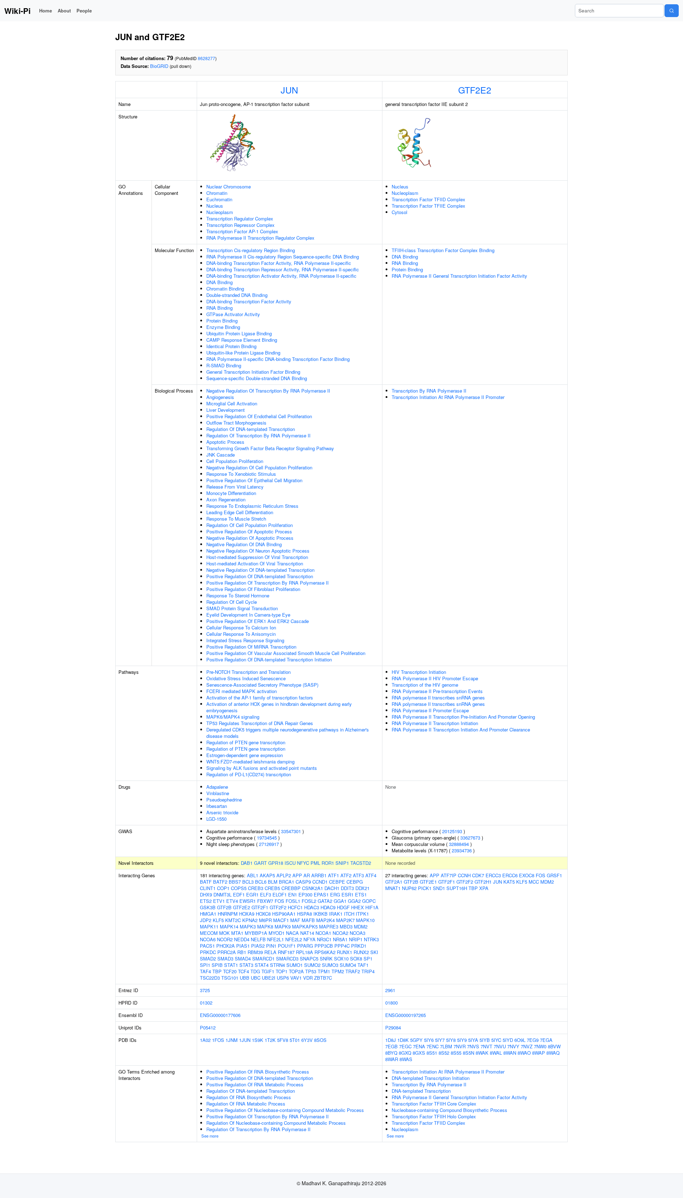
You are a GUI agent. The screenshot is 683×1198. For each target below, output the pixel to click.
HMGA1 (208, 913)
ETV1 (219, 901)
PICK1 (424, 888)
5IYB (485, 1040)
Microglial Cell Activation (231, 403)
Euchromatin (219, 199)
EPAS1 (321, 894)
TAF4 (205, 971)
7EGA (546, 1040)
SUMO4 (348, 965)
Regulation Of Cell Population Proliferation (249, 525)
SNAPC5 (309, 958)
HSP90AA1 (284, 913)
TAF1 (363, 965)
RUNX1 (344, 952)
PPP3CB (323, 945)
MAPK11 (209, 926)
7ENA (419, 1046)
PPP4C (342, 945)
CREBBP (291, 888)
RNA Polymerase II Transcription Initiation (435, 723)
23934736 (462, 850)
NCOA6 (208, 939)
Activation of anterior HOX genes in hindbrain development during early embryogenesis (279, 707)
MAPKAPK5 (305, 926)
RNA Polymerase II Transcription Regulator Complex (260, 237)
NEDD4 (241, 939)
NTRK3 (371, 939)
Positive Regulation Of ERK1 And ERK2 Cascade (257, 621)
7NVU (500, 1046)
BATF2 (220, 881)
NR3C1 (324, 939)
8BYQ (391, 1052)
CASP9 (303, 881)
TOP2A (296, 971)
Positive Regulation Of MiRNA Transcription (251, 646)
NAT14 (307, 933)
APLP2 (283, 875)
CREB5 (272, 888)
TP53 (310, 971)
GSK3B (208, 907)
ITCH (349, 913)
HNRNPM (228, 913)
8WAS (405, 1059)
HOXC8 (263, 913)
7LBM (446, 1046)
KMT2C (233, 920)
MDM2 (360, 926)
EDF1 (239, 894)
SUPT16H (456, 888)
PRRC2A (226, 952)
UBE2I (268, 977)
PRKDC (208, 952)
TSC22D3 (210, 977)
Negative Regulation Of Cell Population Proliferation (259, 467)
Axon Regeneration (225, 499)
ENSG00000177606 (220, 1015)
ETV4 (232, 901)
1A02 (205, 1040)
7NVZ (527, 1046)
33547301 (291, 831)
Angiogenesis (220, 397)
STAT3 (246, 965)
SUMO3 (330, 965)
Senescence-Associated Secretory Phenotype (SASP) (262, 684)
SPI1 (205, 965)
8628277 (206, 58)
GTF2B (224, 907)
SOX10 (341, 958)
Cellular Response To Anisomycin (241, 633)
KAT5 (509, 881)
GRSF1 (554, 875)
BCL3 (248, 881)
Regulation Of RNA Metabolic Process (245, 1103)
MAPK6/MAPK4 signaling (232, 716)
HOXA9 (246, 913)
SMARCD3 (287, 958)
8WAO (524, 1052)
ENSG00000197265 (405, 1015)
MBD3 (346, 926)
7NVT (486, 1046)
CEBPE (337, 881)
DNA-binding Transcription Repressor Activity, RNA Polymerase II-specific (282, 269)
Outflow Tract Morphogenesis (236, 422)
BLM (272, 881)
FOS (279, 901)
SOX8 (356, 958)
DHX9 (206, 894)
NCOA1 (323, 933)
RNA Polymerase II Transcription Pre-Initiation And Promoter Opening (463, 716)
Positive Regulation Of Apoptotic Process (249, 531)
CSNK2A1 (312, 888)
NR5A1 (340, 939)
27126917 (269, 844)
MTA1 (237, 933)
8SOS (320, 1040)
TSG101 (229, 977)
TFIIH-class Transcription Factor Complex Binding (443, 250)
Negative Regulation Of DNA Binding (244, 544)
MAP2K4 (325, 920)
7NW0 (540, 1046)
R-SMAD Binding (223, 365)
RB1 (241, 952)
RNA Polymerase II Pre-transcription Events (437, 691)
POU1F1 (287, 945)
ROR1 (328, 862)
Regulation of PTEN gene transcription (245, 742)
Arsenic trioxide (222, 812)
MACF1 (281, 920)
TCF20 (230, 971)
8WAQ (553, 1052)
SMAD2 (208, 958)
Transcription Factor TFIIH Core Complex (434, 1103)
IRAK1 (336, 913)
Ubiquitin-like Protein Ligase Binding (243, 352)
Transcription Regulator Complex (239, 218)
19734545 (267, 837)
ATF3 (358, 875)
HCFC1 (295, 907)
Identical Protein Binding (231, 346)
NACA (292, 933)
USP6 (283, 977)
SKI (374, 952)
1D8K (403, 1040)
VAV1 (296, 977)
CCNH (464, 875)
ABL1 (252, 875)
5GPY (416, 1040)
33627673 (470, 837)
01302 (206, 1002)
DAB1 (247, 862)
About (64, 10)
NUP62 (409, 888)
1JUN (244, 1040)
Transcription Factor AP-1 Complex (242, 231)
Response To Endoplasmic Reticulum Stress (252, 505)
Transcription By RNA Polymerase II (429, 390)
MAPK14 (229, 926)
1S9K (257, 1040)
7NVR (460, 1046)
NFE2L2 (293, 939)
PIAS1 (243, 945)
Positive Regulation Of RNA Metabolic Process (254, 1084)
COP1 (223, 888)
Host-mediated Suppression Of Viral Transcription (257, 557)
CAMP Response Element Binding (241, 339)
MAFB (308, 920)
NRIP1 (355, 939)
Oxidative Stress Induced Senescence (246, 678)
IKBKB (320, 913)
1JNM (232, 1040)
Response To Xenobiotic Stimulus (241, 473)
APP (297, 875)
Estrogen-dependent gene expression (244, 755)
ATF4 (370, 875)
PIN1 (271, 945)
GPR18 (275, 862)
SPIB (217, 965)
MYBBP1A (256, 933)
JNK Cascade (220, 454)
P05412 (208, 1027)
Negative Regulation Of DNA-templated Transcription (260, 569)
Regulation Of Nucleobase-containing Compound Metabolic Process (276, 1122)
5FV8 (282, 1040)
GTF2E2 (474, 89)
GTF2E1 (428, 881)
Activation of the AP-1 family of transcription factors (259, 697)
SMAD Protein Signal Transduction (242, 608)
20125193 (452, 831)
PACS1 (207, 945)
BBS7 (235, 881)
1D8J (390, 1040)
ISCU (290, 862)
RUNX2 (361, 952)
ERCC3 (493, 875)
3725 (205, 990)
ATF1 (333, 875)
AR (306, 875)
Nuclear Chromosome (228, 186)
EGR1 (252, 894)
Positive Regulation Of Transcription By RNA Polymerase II (267, 582)
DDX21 (362, 888)
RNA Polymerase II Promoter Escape (430, 710)
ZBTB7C (323, 977)
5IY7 (440, 1040)
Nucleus (214, 205)
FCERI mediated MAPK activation (241, 691)
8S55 (456, 1052)
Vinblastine (217, 793)
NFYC (303, 862)
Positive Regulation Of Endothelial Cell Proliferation (259, 416)
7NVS (473, 1046)
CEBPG (354, 881)
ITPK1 (362, 913)
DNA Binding (219, 282)
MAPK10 (365, 920)
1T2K (270, 1040)
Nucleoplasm (219, 212)
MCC (534, 881)
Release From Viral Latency (235, 486)
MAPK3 (248, 926)
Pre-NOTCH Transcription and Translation (248, 672)
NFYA (309, 939)
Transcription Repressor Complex (240, 225)
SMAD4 (243, 958)
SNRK (326, 958)
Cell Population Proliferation (234, 461)
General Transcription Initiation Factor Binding (253, 371)
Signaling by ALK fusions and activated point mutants (261, 768)
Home (45, 10)
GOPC (369, 901)
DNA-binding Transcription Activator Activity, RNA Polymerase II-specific (281, 275)
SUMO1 (294, 965)
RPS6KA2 (324, 952)
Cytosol (399, 212)
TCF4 (243, 971)
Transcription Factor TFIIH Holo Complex (434, 1116)
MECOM (209, 933)
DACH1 (331, 888)
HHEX (357, 907)
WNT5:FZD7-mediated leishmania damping (250, 761)
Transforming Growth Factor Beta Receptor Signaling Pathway (270, 448)
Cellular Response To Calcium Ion (241, 627)
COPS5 (239, 888)
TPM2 (338, 971)
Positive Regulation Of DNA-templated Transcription (259, 576)
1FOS (218, 1040)
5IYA (473, 1040)
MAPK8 (265, 926)
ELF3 (265, 894)
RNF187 (286, 952)
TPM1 (324, 971)
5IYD (508, 1040)
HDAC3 (311, 907)
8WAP (538, 1052)
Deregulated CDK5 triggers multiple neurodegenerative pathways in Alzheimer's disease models (287, 732)
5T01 (295, 1040)
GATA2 (325, 901)
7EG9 (533, 1040)
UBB (244, 977)
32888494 (459, 844)
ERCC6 (510, 875)
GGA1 (340, 901)
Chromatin (216, 193)
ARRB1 (319, 875)
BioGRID (159, 66)
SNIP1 (342, 862)
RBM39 (255, 952)
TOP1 (281, 971)
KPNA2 (250, 920)
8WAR (391, 1059)
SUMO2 (312, 965)
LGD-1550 (216, 818)
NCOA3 (357, 933)
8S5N (468, 1052)
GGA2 (354, 901)
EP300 (305, 894)
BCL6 (260, 881)
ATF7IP (448, 875)
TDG (255, 971)
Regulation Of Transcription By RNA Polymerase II (258, 435)
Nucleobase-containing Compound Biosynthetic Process (449, 1110)
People (84, 10)
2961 (390, 990)
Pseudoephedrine (224, 799)
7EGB (391, 1046)
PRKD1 (358, 945)
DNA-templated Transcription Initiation (431, 1078)
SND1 (439, 888)
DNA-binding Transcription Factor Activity (248, 301)
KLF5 (218, 920)
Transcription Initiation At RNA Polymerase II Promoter (448, 397)
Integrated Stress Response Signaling (245, 640)
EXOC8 (526, 875)
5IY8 (451, 1040)
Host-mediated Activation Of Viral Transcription (254, 563)
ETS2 (206, 901)
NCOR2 (225, 939)
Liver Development (225, 409)
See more (209, 1136)
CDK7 (478, 875)
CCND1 (320, 881)
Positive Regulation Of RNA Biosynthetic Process (257, 1071)
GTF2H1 (483, 881)
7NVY (513, 1046)
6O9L (519, 1040)
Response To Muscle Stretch (236, 518)
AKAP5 (267, 875)
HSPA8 (304, 913)
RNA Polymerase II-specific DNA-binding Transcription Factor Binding (278, 359)
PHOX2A (225, 945)
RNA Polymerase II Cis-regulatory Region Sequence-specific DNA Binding (282, 256)
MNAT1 (393, 888)
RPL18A (304, 952)
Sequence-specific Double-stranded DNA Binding (256, 378)
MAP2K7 (345, 920)
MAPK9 (283, 926)
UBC (255, 977)
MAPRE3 (328, 926)
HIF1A (371, 907)
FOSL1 (293, 901)
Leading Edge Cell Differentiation (239, 512)
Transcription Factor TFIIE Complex (428, 205)
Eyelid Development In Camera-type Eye (248, 614)
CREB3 (255, 888)
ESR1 (348, 894)
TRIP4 (368, 971)
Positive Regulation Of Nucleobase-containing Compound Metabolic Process (285, 1110)
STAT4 (262, 965)
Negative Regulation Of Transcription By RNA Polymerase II (268, 390)
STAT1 (231, 965)
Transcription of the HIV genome (425, 684)
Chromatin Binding (225, 288)
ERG (335, 894)
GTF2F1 (260, 907)
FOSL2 (309, 901)
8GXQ (405, 1052)
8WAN (509, 1052)
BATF (206, 881)
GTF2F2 (278, 907)
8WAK (482, 1052)
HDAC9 (328, 907)
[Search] (672, 10)
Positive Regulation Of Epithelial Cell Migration (254, 480)
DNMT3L (222, 894)
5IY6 (429, 1040)
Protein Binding (222, 320)
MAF (295, 920)
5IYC (496, 1040)
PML (315, 862)
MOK (224, 933)
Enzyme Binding (223, 327)
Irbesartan (216, 806)
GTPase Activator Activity (233, 314)
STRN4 (277, 965)
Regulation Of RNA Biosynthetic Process (248, 1097)
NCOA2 (340, 933)
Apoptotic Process (225, 441)
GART (260, 862)
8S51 (432, 1052)
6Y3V (307, 1040)
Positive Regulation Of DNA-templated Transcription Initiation (269, 659)
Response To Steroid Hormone (237, 595)
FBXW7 (265, 901)
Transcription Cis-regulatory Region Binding (250, 250)
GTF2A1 (393, 881)
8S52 (444, 1052)
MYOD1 (277, 933)
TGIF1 (267, 971)
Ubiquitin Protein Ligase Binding (239, 333)
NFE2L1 (275, 939)
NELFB (258, 939)
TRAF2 (352, 971)
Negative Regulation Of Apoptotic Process (249, 537)
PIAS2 (258, 945)
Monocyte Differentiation (231, 493)
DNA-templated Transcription (421, 1090)
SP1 (368, 958)
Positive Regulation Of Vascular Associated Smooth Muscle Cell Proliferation (285, 653)
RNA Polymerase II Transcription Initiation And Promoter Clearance (461, 729)
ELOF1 (279, 894)
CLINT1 (208, 888)
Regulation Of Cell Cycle (231, 601)
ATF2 (345, 875)
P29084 (393, 1027)
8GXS (419, 1052)
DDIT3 (347, 888)
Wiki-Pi (17, 11)
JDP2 (205, 920)
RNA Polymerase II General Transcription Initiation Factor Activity (459, 275)
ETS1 (361, 894)
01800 (391, 1002)
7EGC (405, 1046)
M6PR (265, 920)
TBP (217, 971)
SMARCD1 (263, 958)
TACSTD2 (360, 862)
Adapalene (217, 786)
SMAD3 (225, 958)
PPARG (305, 945)
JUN (289, 89)
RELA (270, 952)
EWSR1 (247, 901)
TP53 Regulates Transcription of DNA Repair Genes (259, 723)
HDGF (343, 907)
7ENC (433, 1046)
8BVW (554, 1046)
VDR (308, 977)
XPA (483, 888)
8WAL (496, 1052)
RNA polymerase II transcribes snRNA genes (438, 697)
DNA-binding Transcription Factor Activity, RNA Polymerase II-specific (278, 263)
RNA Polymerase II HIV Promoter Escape (435, 678)
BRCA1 (286, 881)
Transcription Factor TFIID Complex (428, 199)
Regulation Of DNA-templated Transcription (250, 429)
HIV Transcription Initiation (419, 672)
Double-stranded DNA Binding (237, 295)
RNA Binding (219, 307)
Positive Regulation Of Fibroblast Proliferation (253, 589)
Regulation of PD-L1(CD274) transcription (248, 774)
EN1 (292, 894)
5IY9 (462, 1040)
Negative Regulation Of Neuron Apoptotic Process (257, 550)
